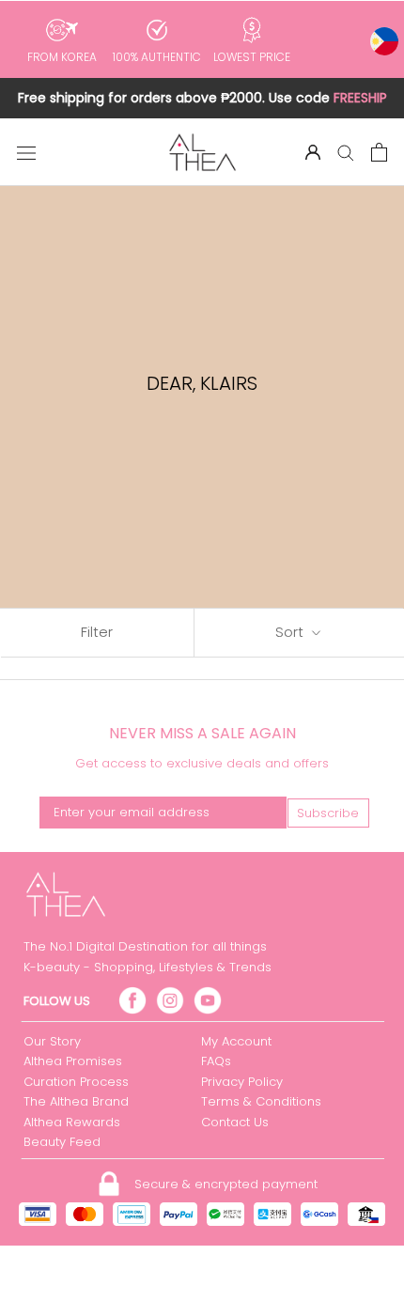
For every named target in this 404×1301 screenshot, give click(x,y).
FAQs (216, 1061)
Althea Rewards (71, 1122)
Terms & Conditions (261, 1101)
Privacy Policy (242, 1082)
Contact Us (235, 1122)
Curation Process (76, 1082)
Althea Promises (72, 1061)
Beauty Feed (62, 1142)
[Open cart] (379, 152)
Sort (291, 632)
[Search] (345, 152)
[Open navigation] (26, 152)
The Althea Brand (76, 1101)
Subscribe (328, 813)
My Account (236, 1041)
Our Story (52, 1041)
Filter (97, 632)
